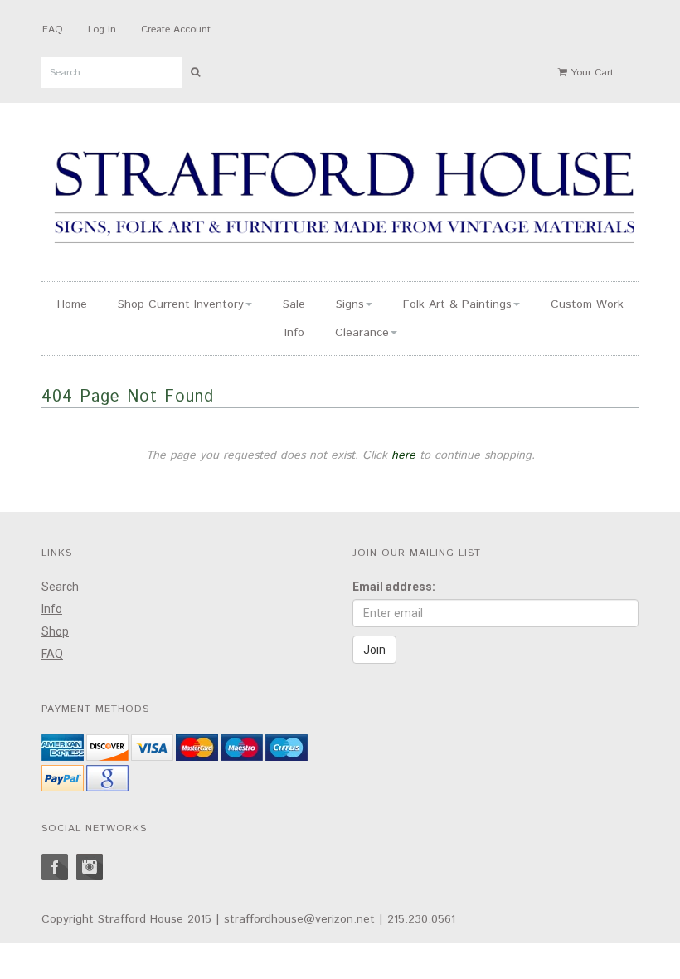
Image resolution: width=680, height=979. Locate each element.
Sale (294, 304)
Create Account (176, 29)
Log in (102, 29)
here (403, 455)
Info (294, 332)
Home (72, 304)
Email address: (393, 586)
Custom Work (587, 304)
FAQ (52, 29)
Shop (55, 631)
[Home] (344, 200)
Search (60, 586)
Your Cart (590, 73)
